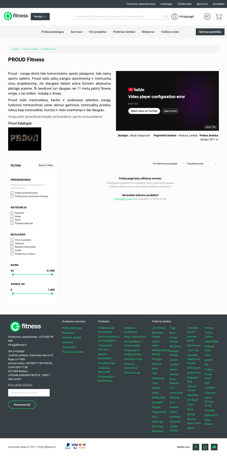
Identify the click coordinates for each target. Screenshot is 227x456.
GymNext (175, 416)
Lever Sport (176, 392)
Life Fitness (159, 327)
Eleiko (155, 392)
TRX (154, 373)
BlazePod (157, 431)
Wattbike (175, 397)
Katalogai (166, 3)
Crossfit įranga (106, 363)
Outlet (18, 250)
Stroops (209, 327)
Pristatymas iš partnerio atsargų (31, 196)
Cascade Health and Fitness (193, 359)
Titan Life (192, 350)
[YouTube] (214, 447)
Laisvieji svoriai (133, 359)
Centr (155, 383)
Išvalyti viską (46, 165)
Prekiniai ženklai (71, 337)
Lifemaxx (210, 392)
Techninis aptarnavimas (141, 3)
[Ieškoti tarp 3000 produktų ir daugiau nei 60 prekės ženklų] (165, 16)
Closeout (19, 243)
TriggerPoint (159, 412)
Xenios (173, 369)
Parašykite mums (123, 199)
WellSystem (159, 397)
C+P (172, 387)
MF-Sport (192, 399)
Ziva (172, 402)
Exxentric (210, 410)
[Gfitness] (16, 16)
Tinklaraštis (184, 3)
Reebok (174, 407)
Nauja (18, 216)
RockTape (158, 426)
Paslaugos (68, 332)
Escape (156, 407)
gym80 (209, 359)
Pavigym (157, 359)
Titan (208, 355)
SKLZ (155, 416)
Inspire (156, 387)
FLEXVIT (175, 364)
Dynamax (175, 421)
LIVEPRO (210, 387)
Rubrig (191, 414)
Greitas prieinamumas (26, 192)
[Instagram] (205, 447)
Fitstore (174, 374)
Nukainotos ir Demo (25, 253)
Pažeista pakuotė (24, 223)
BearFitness (194, 345)
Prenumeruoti (22, 404)
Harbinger (157, 421)
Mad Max (192, 395)
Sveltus (209, 369)
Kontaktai (219, 3)
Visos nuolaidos (23, 240)
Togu (172, 327)
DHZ (207, 383)
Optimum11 (212, 415)
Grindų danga (132, 372)
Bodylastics (194, 372)
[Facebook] (196, 447)
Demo (18, 219)
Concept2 (157, 402)
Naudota (19, 212)
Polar (190, 404)
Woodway (175, 346)
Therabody (158, 378)
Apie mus (202, 3)
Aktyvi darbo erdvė (135, 336)
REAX (190, 409)
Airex (155, 368)
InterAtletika (212, 341)
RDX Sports (194, 367)
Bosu (172, 332)
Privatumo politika (73, 351)
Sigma (191, 427)
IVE (206, 364)
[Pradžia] (26, 332)
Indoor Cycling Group (209, 401)
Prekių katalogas (72, 327)
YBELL (173, 412)
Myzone (156, 363)
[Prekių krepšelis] (218, 16)
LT (207, 16)
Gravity (174, 359)
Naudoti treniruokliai (25, 247)
